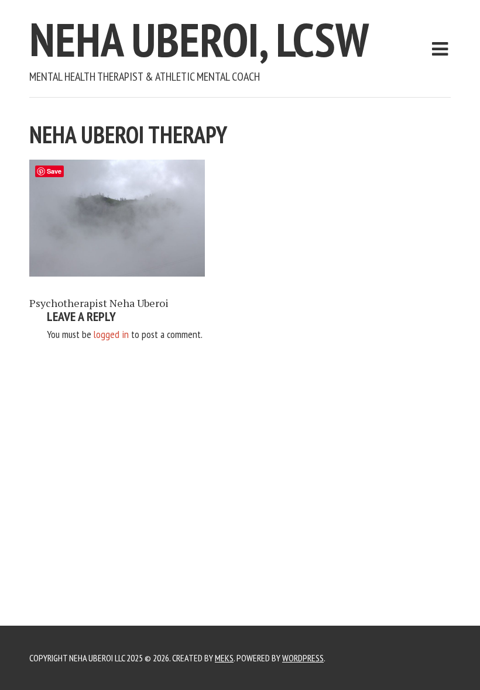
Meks (224, 658)
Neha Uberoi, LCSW (199, 39)
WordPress (303, 658)
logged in (111, 334)
